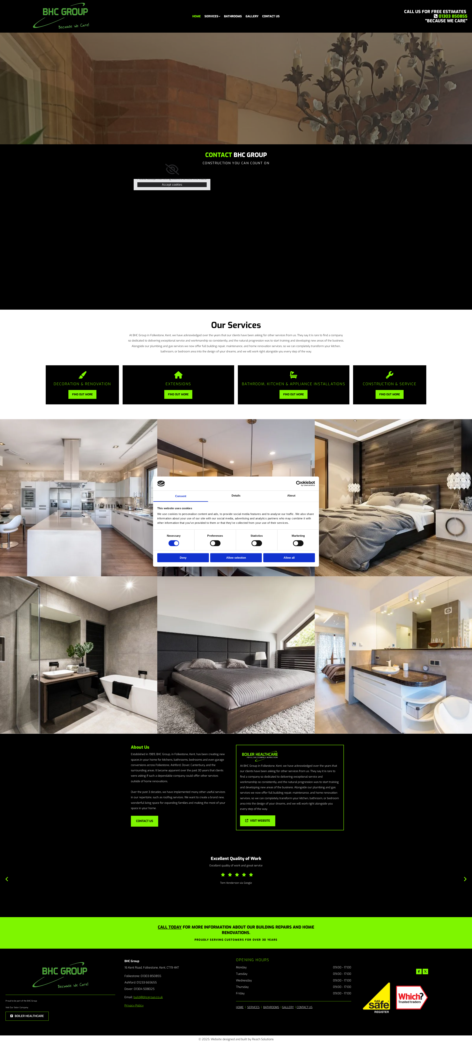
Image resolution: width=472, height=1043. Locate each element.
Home (196, 16)
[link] (212, 16)
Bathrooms (233, 16)
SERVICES (253, 1007)
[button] (82, 394)
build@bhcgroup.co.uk (148, 997)
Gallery (252, 16)
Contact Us (271, 16)
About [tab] (291, 495)
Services (211, 16)
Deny (183, 557)
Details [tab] (236, 495)
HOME (240, 1007)
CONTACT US (305, 1007)
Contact (218, 155)
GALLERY (288, 1007)
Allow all (289, 557)
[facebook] (419, 971)
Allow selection (236, 557)
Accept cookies (172, 185)
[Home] (61, 16)
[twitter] (425, 971)
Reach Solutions (263, 1039)
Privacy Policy (134, 1005)
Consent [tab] (180, 496)
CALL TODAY (170, 927)
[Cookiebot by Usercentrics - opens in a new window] (299, 483)
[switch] (215, 543)
